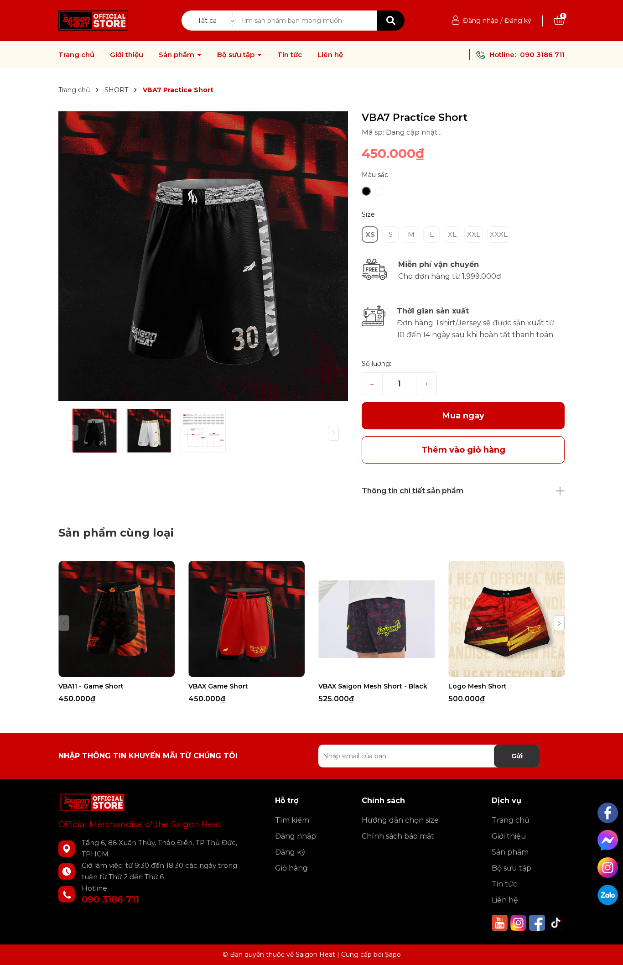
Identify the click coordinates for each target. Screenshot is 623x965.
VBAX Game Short (218, 686)
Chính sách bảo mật (398, 836)
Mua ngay (463, 416)
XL (452, 234)
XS (370, 234)
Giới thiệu (126, 55)
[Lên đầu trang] (607, 949)
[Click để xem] (203, 256)
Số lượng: (376, 364)
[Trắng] (379, 191)
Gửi (517, 756)
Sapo (393, 954)
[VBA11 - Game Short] (116, 619)
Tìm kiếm (292, 820)
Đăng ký (517, 20)
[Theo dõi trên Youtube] (500, 922)
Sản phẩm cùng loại (116, 532)
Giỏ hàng (291, 868)
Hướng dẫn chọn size (400, 820)
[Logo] (93, 20)
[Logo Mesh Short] (506, 619)
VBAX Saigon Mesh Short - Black (372, 686)
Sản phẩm (177, 55)
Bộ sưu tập (236, 55)
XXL (473, 234)
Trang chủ (76, 55)
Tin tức (289, 55)
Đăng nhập (480, 20)
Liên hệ (330, 55)
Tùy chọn (116, 669)
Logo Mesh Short (477, 686)
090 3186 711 (542, 54)
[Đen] (366, 191)
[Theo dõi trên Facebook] (538, 922)
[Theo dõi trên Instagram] (519, 922)
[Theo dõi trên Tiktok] (556, 922)
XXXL (499, 234)
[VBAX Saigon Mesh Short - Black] (376, 619)
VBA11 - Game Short (91, 686)
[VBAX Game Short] (246, 619)
